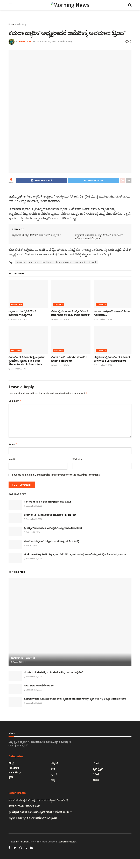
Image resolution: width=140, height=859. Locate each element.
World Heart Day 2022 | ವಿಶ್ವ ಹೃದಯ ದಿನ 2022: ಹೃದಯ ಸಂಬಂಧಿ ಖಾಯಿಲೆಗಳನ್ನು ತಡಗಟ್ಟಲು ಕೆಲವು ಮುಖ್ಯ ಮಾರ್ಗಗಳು (75, 554)
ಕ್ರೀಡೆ (11, 777)
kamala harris (63, 262)
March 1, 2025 (31, 546)
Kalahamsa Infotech (67, 842)
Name (13, 444)
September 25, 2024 (46, 41)
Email (13, 459)
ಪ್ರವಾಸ (54, 774)
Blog (11, 763)
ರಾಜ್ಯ (53, 780)
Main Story (21, 24)
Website (77, 459)
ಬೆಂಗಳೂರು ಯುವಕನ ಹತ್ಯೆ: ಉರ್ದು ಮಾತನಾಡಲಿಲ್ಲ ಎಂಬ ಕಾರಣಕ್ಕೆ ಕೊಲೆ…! (54, 672)
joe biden (47, 262)
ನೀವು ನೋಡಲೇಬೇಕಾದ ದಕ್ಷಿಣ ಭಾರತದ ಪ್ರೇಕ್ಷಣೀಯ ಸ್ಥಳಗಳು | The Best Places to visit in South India (27, 361)
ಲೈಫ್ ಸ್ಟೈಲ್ (98, 768)
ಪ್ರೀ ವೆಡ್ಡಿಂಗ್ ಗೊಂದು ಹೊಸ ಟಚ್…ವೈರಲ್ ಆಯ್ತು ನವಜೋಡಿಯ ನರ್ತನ (53, 528)
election (33, 262)
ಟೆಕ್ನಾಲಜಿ (54, 763)
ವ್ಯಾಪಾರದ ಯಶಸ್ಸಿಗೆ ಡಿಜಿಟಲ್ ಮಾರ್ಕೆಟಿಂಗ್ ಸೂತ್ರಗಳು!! (36, 235)
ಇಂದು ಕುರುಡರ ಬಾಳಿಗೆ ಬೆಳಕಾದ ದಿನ (39, 685)
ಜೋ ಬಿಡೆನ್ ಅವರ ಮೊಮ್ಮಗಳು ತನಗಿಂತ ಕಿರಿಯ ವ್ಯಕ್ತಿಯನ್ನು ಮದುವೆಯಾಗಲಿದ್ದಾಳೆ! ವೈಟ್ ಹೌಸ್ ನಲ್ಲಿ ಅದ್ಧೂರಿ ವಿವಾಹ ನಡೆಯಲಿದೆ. (75, 698)
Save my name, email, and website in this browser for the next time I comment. (56, 474)
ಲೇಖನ (96, 763)
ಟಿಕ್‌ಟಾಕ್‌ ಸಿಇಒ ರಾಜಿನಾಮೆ (23, 657)
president (80, 262)
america (21, 262)
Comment (15, 400)
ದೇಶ (53, 768)
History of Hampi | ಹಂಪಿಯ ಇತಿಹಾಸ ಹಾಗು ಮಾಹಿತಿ (47, 501)
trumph (93, 262)
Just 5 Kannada (23, 842)
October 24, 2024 (32, 532)
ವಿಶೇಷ (96, 774)
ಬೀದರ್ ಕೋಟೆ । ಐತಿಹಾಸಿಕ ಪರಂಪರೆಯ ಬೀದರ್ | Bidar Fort (50, 515)
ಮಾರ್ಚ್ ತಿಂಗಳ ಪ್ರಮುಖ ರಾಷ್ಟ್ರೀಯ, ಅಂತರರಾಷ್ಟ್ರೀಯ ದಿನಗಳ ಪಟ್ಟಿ (51, 541)
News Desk (25, 41)
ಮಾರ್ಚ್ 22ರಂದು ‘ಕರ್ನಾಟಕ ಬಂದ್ (24, 806)
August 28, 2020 (19, 662)
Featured (58, 305)
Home (11, 24)
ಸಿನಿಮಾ (96, 780)
